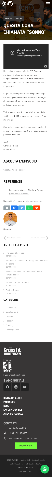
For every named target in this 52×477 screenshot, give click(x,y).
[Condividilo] (14, 207)
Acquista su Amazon (19, 194)
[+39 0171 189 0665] (6, 433)
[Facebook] (7, 387)
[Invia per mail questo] (6, 207)
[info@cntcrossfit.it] (6, 427)
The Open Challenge (15, 253)
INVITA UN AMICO (12, 398)
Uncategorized (12, 329)
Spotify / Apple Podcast (14, 170)
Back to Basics (12, 290)
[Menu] (48, 3)
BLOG (6, 406)
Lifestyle (8, 18)
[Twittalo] (21, 207)
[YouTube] (25, 387)
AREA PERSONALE (13, 413)
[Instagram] (16, 387)
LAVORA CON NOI (12, 410)
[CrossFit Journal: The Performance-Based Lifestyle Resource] (27, 351)
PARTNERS (9, 402)
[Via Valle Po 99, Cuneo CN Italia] (6, 438)
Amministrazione (25, 467)
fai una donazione (34, 201)
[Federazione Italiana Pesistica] (24, 365)
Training (9, 325)
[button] (44, 469)
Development (12, 312)
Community (11, 307)
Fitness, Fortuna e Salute (17, 282)
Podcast (19, 18)
